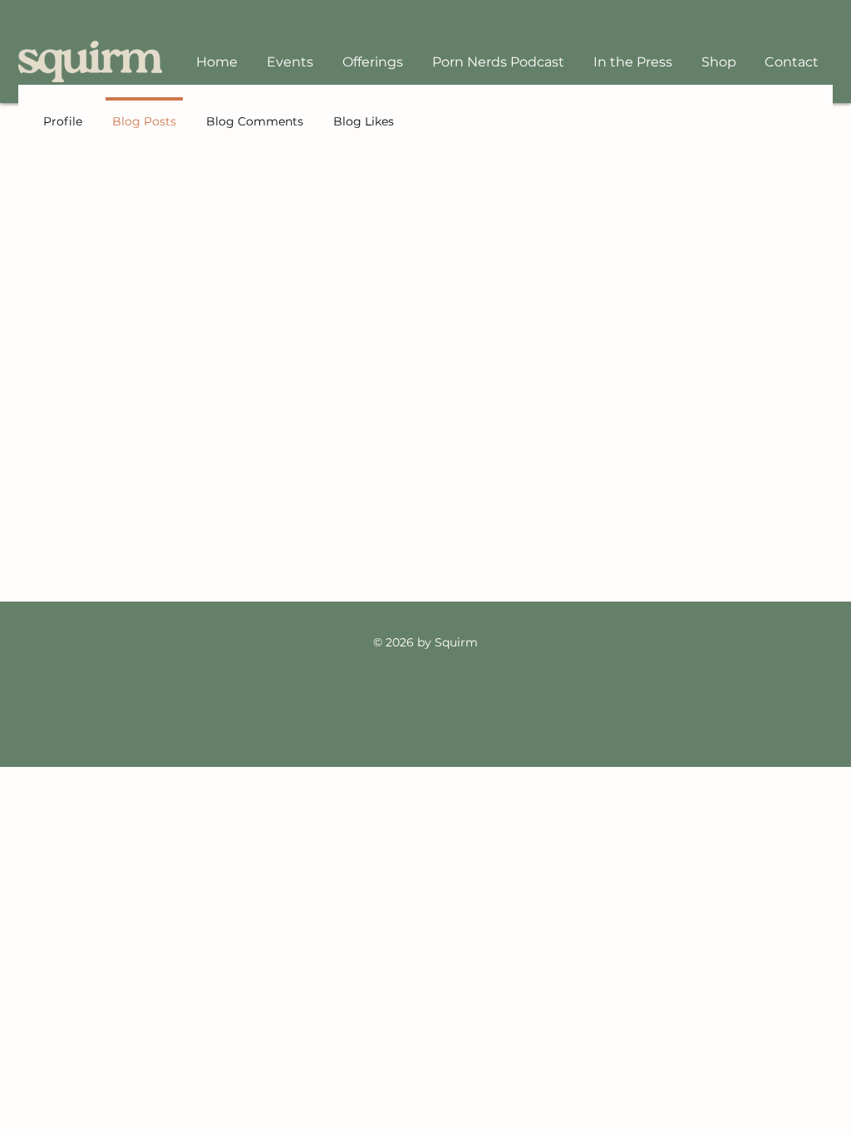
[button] (372, 62)
